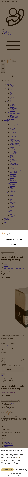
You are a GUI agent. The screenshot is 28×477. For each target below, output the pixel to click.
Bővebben (17, 457)
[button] (14, 473)
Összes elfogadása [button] (7, 469)
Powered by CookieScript (14, 475)
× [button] (26, 449)
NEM (12, 244)
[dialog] (14, 462)
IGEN (15, 244)
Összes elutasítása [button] (20, 469)
